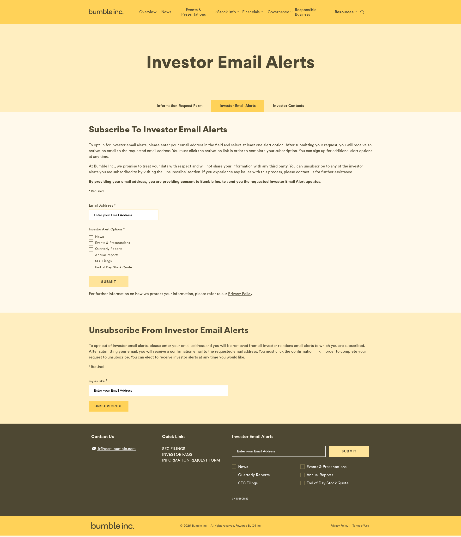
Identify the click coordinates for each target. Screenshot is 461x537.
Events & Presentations (112, 243)
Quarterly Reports (108, 249)
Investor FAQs (177, 454)
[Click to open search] (362, 12)
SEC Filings (103, 261)
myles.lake (97, 381)
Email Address (101, 205)
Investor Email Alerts (238, 106)
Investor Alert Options (105, 229)
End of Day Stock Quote (113, 267)
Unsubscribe (240, 498)
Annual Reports (106, 255)
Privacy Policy (240, 293)
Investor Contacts (288, 106)
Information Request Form (179, 106)
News (99, 237)
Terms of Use (360, 525)
